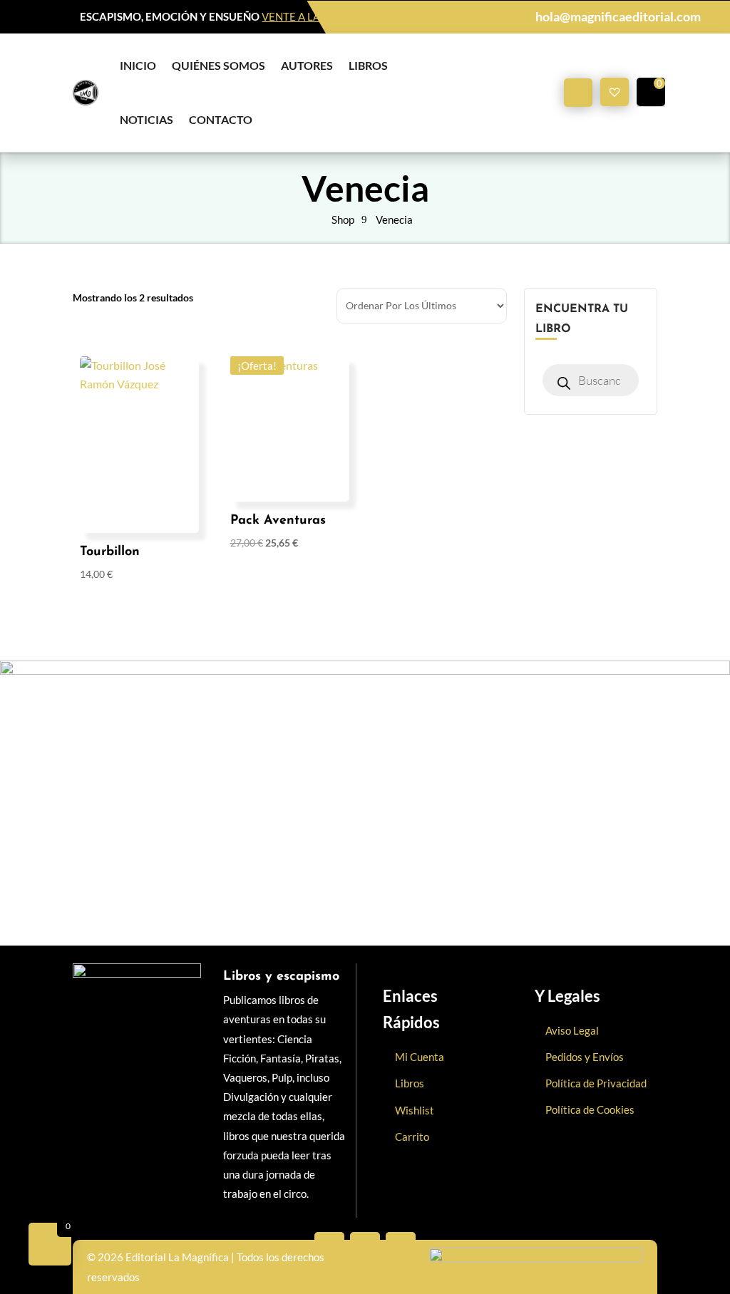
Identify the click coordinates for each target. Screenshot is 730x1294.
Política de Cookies (589, 1109)
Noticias (146, 119)
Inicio (138, 65)
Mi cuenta (578, 92)
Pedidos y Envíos (584, 1056)
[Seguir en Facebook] (329, 1247)
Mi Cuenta (419, 1056)
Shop (342, 219)
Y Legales (567, 995)
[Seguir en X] (365, 1247)
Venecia (394, 219)
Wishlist (414, 1110)
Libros (368, 65)
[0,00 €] (651, 92)
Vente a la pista (306, 16)
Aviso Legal (572, 1030)
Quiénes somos (218, 65)
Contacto (220, 119)
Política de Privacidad (596, 1083)
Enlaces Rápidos (411, 1009)
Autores (307, 65)
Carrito (412, 1136)
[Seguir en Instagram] (401, 1247)
